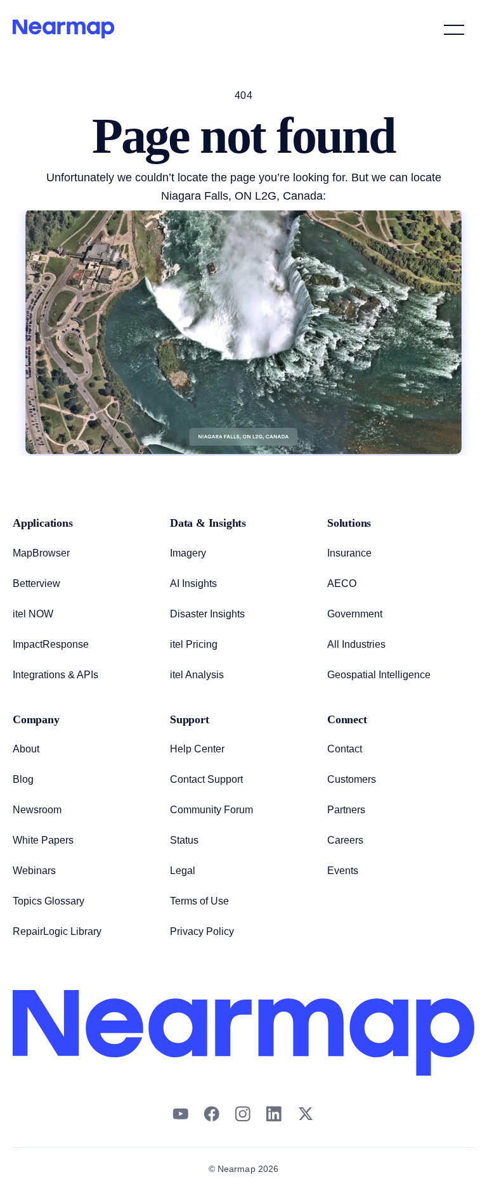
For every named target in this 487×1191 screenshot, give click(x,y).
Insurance (349, 553)
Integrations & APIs (55, 675)
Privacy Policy (201, 932)
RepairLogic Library (57, 932)
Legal (182, 871)
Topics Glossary (48, 901)
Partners (346, 810)
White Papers (43, 840)
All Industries (356, 645)
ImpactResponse (50, 645)
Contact (345, 749)
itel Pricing (194, 645)
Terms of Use (199, 901)
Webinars (34, 871)
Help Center (198, 749)
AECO (341, 584)
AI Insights (193, 584)
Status (183, 840)
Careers (345, 840)
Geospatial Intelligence (379, 675)
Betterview (37, 584)
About (26, 749)
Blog (23, 780)
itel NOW (34, 614)
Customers (352, 780)
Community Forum (213, 810)
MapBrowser (42, 553)
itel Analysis (196, 675)
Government (355, 614)
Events (342, 871)
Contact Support (207, 780)
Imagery (188, 553)
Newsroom (38, 810)
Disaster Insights (207, 614)
